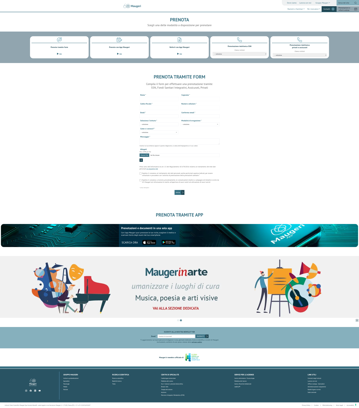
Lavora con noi (305, 3)
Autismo (163, 392)
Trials (114, 384)
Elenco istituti (240, 50)
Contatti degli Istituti (314, 378)
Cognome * (185, 95)
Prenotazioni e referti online (344, 9)
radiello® (237, 387)
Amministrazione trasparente (317, 387)
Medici (65, 387)
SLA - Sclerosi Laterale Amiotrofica (172, 384)
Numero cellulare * (189, 104)
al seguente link (152, 169)
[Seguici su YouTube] (39, 390)
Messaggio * (145, 137)
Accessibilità (350, 405)
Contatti (326, 9)
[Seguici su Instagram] (26, 390)
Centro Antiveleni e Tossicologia (244, 378)
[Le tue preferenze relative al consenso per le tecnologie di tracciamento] (356, 405)
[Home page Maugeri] (132, 6)
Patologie (66, 384)
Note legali (339, 405)
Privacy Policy (306, 405)
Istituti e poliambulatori (70, 378)
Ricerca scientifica (117, 378)
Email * (143, 112)
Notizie (65, 389)
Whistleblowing (327, 405)
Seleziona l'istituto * (148, 120)
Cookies (316, 405)
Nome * (143, 95)
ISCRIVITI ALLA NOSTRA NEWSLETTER (179, 332)
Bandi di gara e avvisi (314, 389)
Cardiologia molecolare (168, 378)
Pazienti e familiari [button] (295, 9)
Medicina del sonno (167, 381)
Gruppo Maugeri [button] (322, 3)
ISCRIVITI (200, 336)
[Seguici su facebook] (30, 390)
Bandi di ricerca (116, 381)
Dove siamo (292, 3)
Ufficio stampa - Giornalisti (316, 384)
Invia (178, 192)
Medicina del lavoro (240, 381)
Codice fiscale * (146, 104)
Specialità (66, 381)
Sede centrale (312, 392)
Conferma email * (188, 112)
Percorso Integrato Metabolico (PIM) (172, 395)
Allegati (143, 149)
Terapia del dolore (166, 389)
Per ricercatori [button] (313, 9)
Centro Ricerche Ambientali (242, 384)
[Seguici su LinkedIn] (35, 390)
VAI (60, 54)
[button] (178, 320)
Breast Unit (164, 387)
